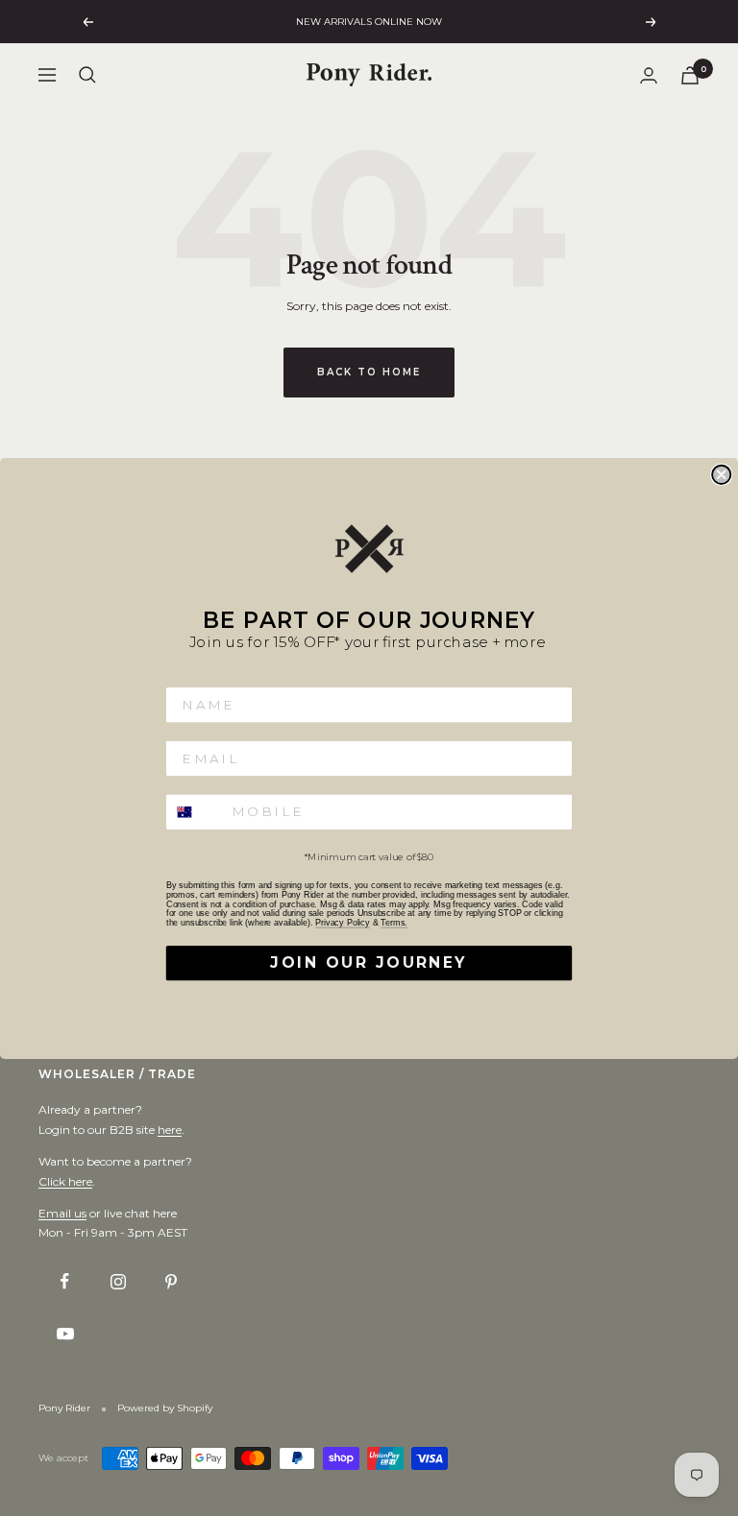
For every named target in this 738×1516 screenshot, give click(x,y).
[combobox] (195, 812)
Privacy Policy (342, 922)
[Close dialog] (721, 474)
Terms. (394, 922)
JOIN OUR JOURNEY (368, 962)
